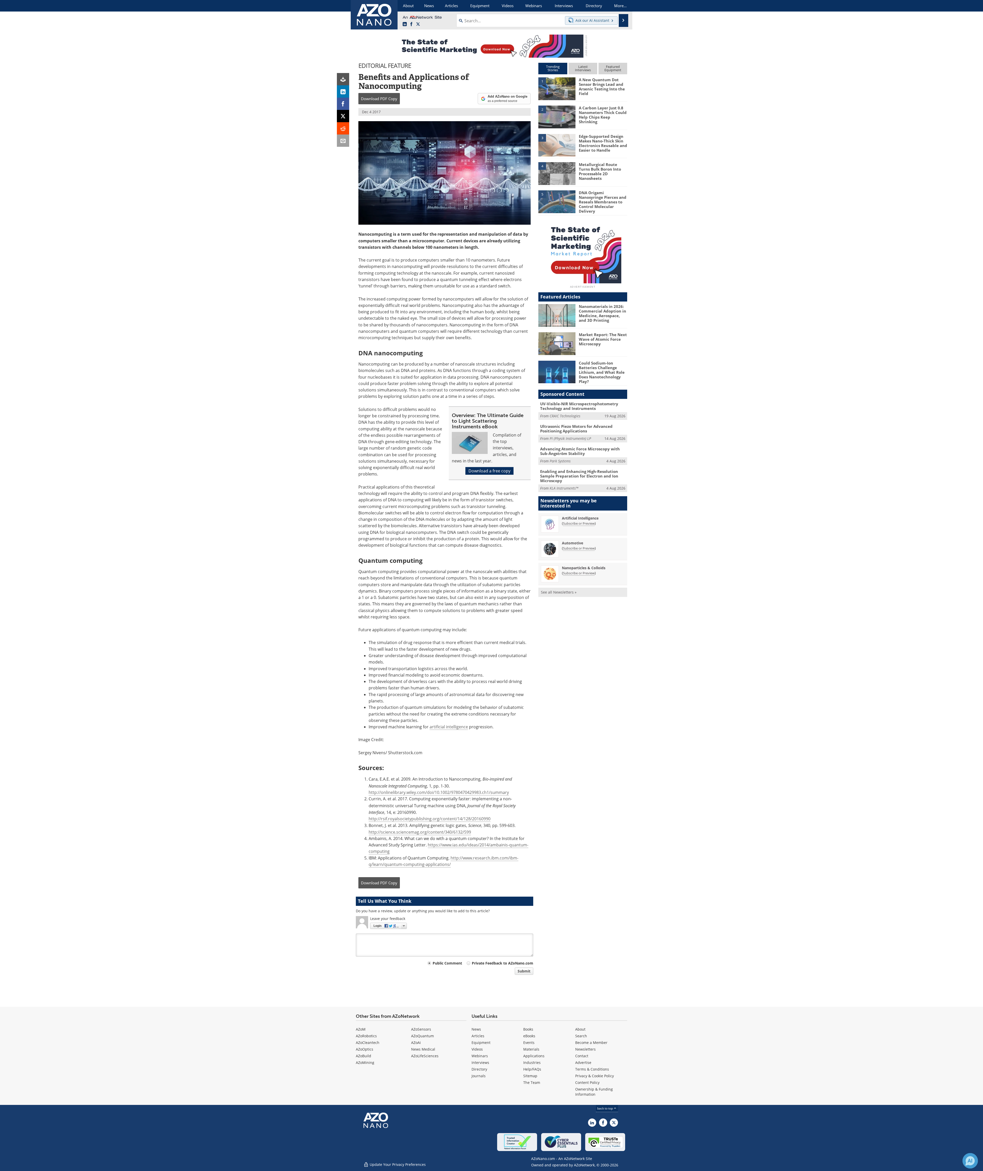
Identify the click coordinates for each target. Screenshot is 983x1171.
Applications (533, 1055)
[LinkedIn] (343, 91)
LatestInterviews (583, 68)
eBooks (529, 1035)
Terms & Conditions (592, 1069)
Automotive (572, 543)
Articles (478, 1035)
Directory (479, 1069)
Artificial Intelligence (580, 518)
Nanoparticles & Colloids (583, 567)
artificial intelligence (449, 727)
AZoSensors (421, 1029)
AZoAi (416, 1042)
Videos (477, 1049)
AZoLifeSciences (425, 1055)
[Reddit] (343, 128)
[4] (556, 173)
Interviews (480, 1062)
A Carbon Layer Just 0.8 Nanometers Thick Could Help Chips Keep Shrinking (603, 114)
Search (581, 1035)
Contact (581, 1055)
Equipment (481, 1042)
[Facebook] (343, 104)
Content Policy (587, 1082)
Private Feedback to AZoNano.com (502, 963)
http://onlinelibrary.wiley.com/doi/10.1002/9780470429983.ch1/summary (439, 792)
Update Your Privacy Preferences (397, 1164)
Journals (479, 1075)
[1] (556, 88)
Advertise (583, 1062)
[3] (556, 144)
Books (528, 1029)
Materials (531, 1049)
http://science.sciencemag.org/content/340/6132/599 (420, 832)
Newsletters (585, 1049)
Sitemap (530, 1075)
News (476, 1029)
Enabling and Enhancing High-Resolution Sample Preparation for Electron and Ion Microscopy (579, 476)
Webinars (480, 1055)
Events (529, 1042)
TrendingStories (553, 68)
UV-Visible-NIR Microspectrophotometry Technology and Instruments (579, 406)
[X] (343, 116)
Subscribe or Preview (579, 523)
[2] (556, 116)
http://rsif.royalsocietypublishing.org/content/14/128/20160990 (429, 819)
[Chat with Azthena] (970, 1160)
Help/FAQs (532, 1069)
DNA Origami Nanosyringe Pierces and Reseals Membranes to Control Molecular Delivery (602, 202)
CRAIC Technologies (565, 415)
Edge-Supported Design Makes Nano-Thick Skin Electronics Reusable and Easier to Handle (603, 143)
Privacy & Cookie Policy (594, 1075)
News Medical (423, 1049)
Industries (532, 1062)
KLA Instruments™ (564, 488)
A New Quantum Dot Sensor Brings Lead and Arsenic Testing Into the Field (602, 86)
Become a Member (591, 1042)
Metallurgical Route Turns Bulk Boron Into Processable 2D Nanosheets (600, 171)
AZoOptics (364, 1049)
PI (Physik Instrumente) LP (570, 438)
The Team (531, 1082)
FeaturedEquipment (612, 68)
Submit (524, 971)
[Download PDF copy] (343, 79)
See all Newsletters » (558, 592)
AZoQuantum (422, 1035)
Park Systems (560, 461)
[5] (556, 201)
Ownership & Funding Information (594, 1092)
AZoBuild (363, 1055)
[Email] (343, 140)
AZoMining (365, 1062)
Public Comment (447, 963)
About (580, 1029)
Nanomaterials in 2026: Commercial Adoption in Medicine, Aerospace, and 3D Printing (602, 313)
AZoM (361, 1029)
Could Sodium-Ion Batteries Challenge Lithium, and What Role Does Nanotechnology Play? (602, 372)
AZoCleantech (367, 1042)
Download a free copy (489, 471)
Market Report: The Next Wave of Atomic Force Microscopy (603, 339)
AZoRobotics (366, 1035)
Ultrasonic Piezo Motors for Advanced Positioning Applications (576, 428)
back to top (605, 1108)
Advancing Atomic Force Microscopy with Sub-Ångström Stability (580, 451)
